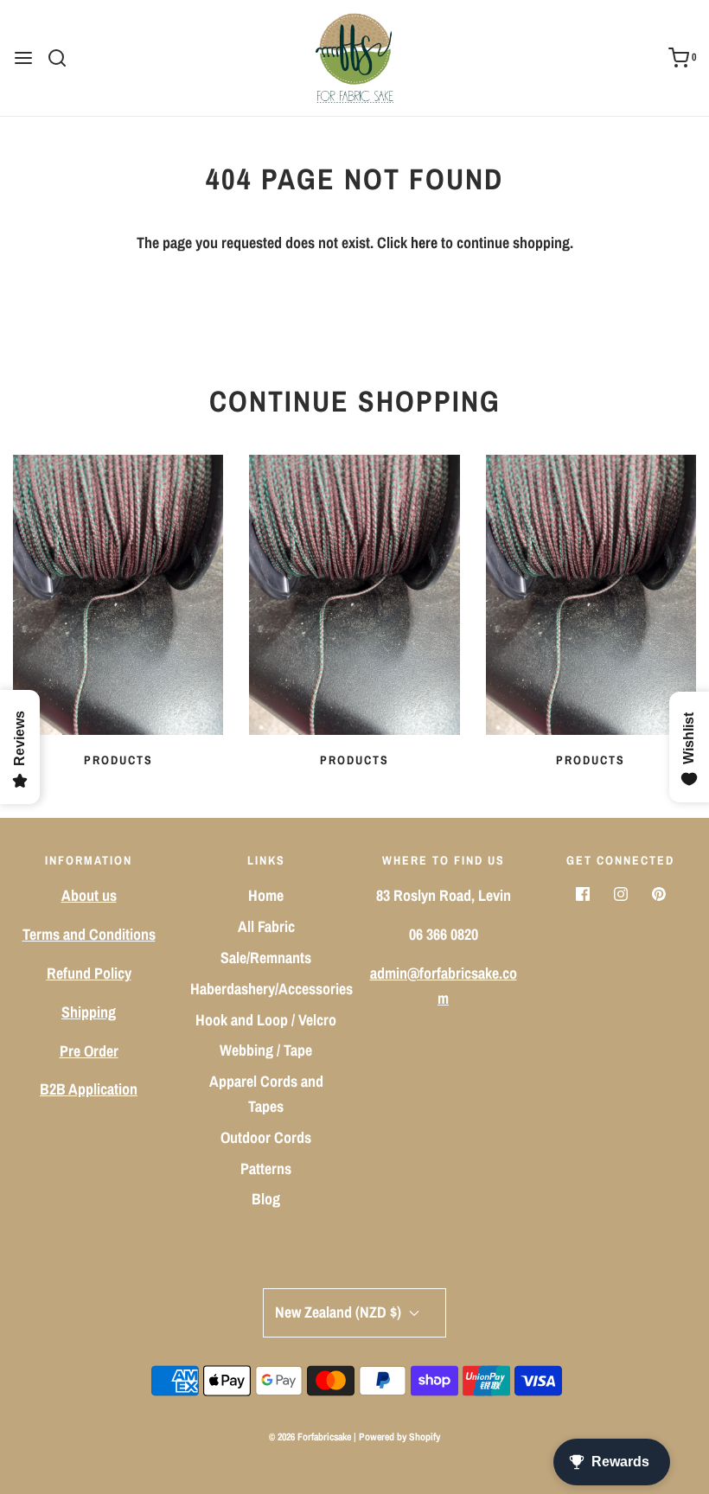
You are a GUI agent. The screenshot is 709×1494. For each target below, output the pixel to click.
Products (118, 760)
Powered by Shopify (399, 1437)
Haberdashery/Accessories (271, 988)
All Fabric (266, 926)
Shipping (88, 1012)
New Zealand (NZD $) (340, 1312)
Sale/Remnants (265, 957)
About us (89, 895)
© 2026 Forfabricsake (310, 1437)
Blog (266, 1199)
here (424, 242)
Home (266, 895)
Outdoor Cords (265, 1137)
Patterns (265, 1168)
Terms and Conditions (89, 934)
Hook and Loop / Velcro (265, 1020)
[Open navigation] (23, 58)
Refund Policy (89, 973)
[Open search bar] (63, 58)
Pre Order (89, 1051)
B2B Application (88, 1089)
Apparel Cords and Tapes (266, 1093)
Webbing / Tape (266, 1050)
